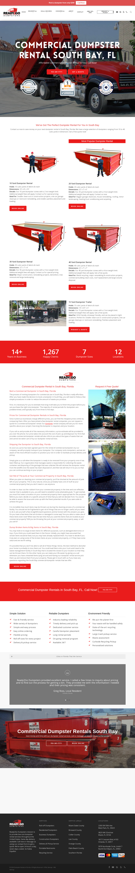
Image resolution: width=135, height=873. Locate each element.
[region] (67, 684)
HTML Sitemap (48, 867)
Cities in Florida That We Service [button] (69, 656)
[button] (57, 71)
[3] (69, 700)
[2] (67, 700)
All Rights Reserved (37, 867)
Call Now (81, 3)
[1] (65, 700)
